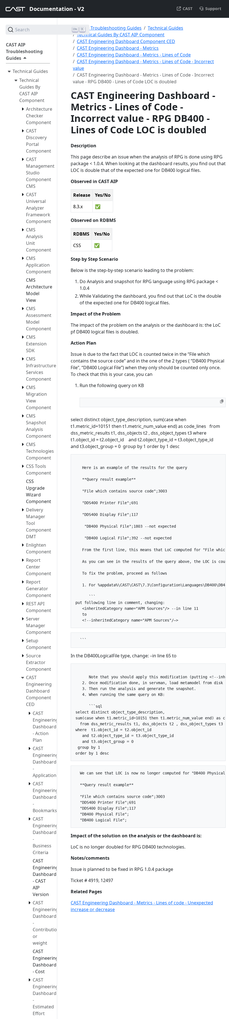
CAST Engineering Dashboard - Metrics (118, 48)
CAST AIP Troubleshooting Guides (106, 28)
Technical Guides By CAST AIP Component (120, 35)
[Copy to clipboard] (222, 401)
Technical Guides (165, 28)
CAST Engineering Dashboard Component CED (126, 41)
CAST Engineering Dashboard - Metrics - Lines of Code (134, 55)
